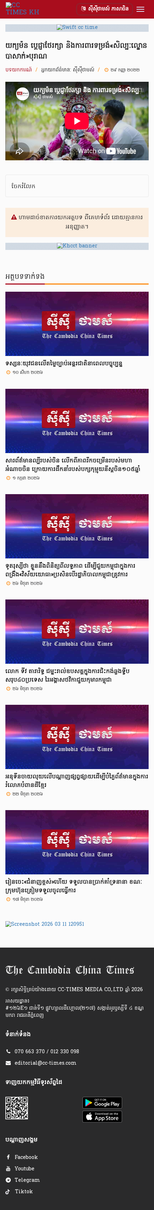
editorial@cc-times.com (46, 1063)
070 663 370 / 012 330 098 (47, 1052)
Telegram (26, 1180)
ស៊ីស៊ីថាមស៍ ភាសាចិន (107, 9)
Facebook (25, 1157)
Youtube (23, 1169)
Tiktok (23, 1192)
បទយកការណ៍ (18, 70)
